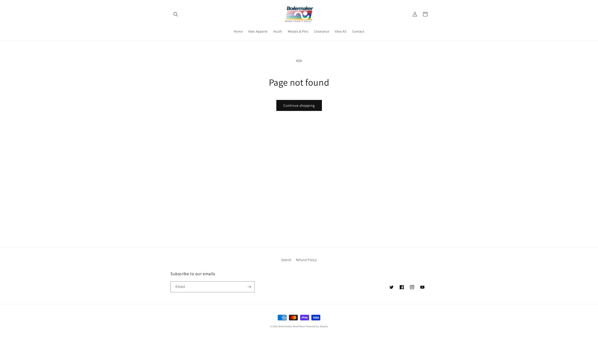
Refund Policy (306, 260)
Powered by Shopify (317, 326)
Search (286, 260)
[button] (176, 14)
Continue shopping (299, 105)
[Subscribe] (249, 286)
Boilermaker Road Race (292, 326)
